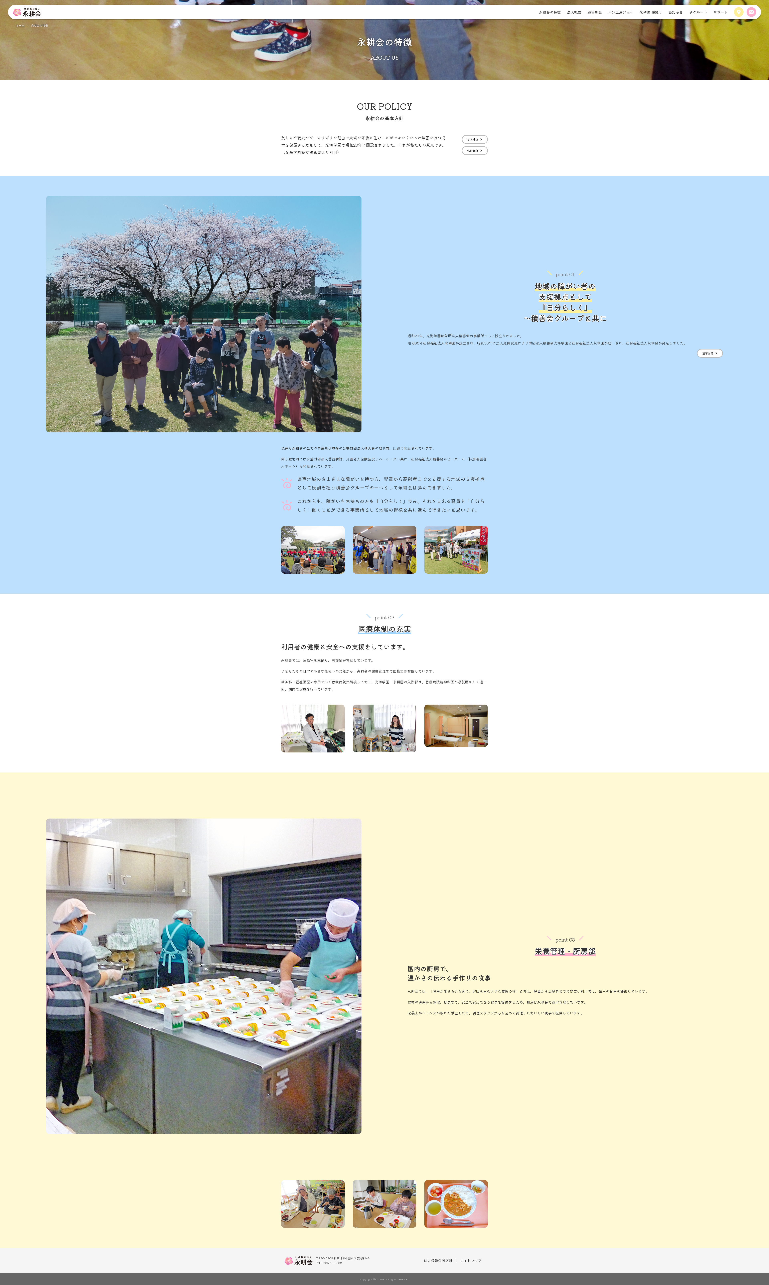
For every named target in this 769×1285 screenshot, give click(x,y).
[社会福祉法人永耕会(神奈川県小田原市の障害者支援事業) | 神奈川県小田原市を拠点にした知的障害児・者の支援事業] (27, 12)
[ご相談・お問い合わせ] (751, 12)
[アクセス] (739, 12)
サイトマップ (470, 1260)
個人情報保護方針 (438, 1260)
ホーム (20, 25)
